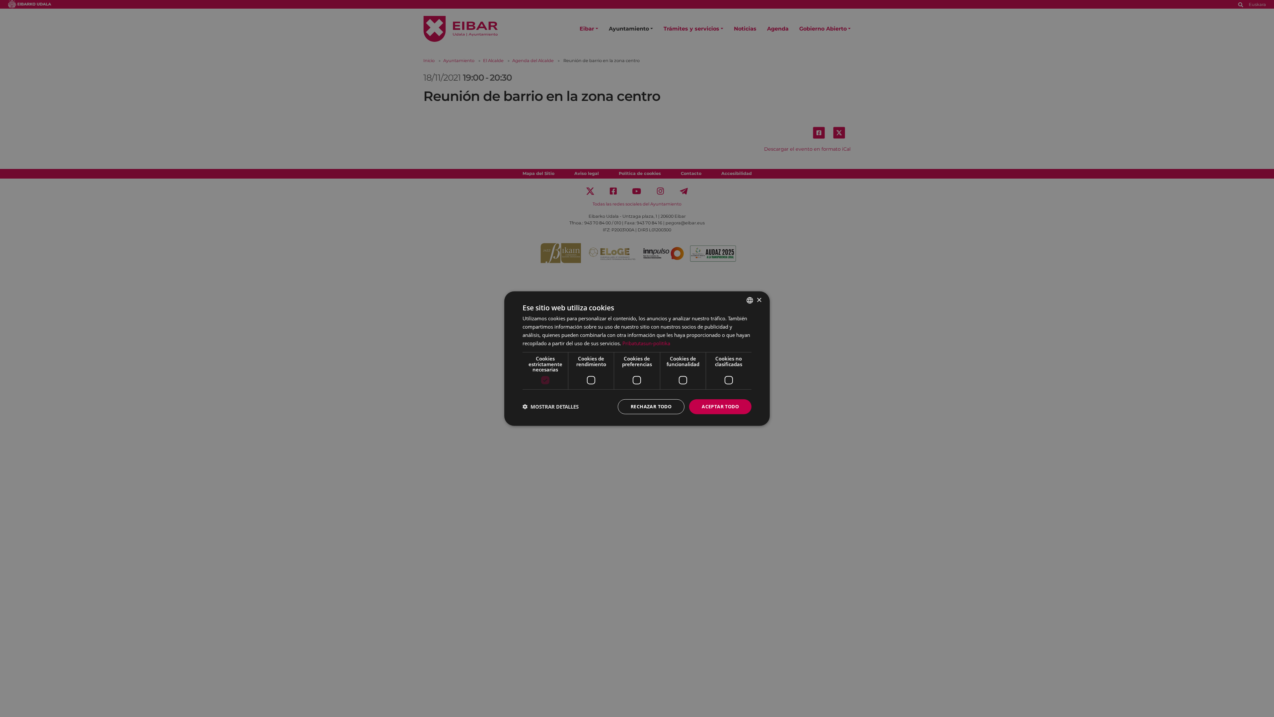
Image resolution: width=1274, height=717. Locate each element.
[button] (551, 406)
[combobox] (749, 300)
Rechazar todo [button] (651, 406)
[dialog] (637, 358)
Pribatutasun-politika (646, 343)
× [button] (758, 299)
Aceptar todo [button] (720, 406)
